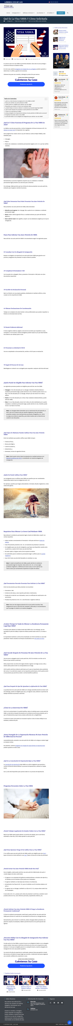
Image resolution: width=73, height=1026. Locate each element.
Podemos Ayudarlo (26, 84)
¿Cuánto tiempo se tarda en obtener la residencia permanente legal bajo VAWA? (24, 108)
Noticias (61, 1024)
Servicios (67, 1024)
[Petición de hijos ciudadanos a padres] (55, 32)
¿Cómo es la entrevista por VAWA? (13, 111)
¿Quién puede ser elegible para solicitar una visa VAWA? (18, 104)
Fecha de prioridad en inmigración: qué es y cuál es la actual (63, 47)
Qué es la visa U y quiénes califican (26, 987)
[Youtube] (62, 1002)
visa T (25, 855)
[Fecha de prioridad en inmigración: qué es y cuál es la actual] (55, 47)
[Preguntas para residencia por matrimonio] (55, 39)
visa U (44, 853)
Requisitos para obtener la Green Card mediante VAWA (18, 106)
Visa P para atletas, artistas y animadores (41, 987)
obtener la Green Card (9, 130)
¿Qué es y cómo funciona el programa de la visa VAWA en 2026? (20, 101)
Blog (57, 1024)
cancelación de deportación (12, 764)
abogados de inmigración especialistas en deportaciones (30, 745)
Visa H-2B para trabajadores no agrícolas (10, 988)
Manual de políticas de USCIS (14, 458)
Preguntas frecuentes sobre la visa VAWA (15, 114)
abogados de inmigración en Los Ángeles (25, 69)
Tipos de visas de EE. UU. (34, 59)
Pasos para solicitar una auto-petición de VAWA (16, 102)
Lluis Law (8, 59)
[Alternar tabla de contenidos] (45, 99)
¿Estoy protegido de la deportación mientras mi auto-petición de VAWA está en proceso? (26, 113)
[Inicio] (4, 21)
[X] (50, 1002)
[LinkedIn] (58, 1002)
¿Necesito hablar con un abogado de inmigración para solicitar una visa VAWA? (24, 116)
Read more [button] (57, 91)
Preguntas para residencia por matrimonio (62, 39)
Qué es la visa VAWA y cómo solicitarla (37, 21)
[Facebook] (54, 1002)
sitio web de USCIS (39, 638)
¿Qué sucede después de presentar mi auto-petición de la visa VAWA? (21, 109)
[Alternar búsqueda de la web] (67, 13)
